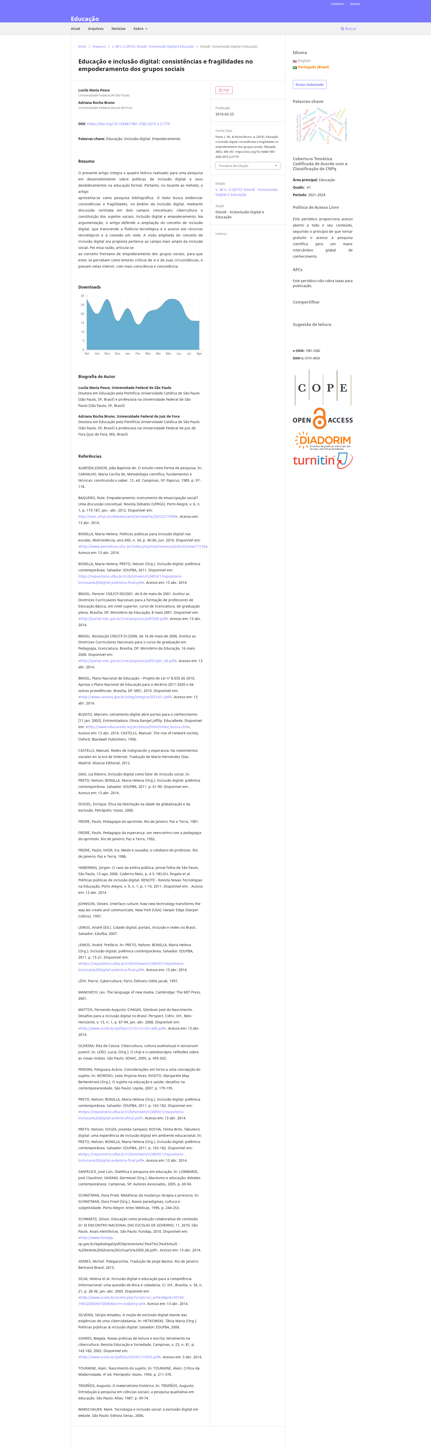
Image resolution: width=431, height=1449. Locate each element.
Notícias (118, 28)
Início (82, 46)
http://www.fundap (96, 1237)
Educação (85, 18)
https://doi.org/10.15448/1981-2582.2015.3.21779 (128, 123)
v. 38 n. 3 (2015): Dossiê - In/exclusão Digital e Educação (153, 46)
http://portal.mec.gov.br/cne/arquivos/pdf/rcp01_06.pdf (127, 660)
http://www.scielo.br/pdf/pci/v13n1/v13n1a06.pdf (122, 1028)
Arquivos (96, 28)
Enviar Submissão (310, 84)
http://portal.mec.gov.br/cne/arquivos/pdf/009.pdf (123, 618)
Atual (75, 28)
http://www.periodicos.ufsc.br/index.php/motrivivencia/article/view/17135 (143, 546)
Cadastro (337, 3)
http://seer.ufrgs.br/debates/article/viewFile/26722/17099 (127, 516)
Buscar (350, 28)
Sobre (138, 28)
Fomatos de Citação (233, 165)
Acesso (355, 3)
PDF (225, 90)
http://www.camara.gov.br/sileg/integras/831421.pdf (125, 696)
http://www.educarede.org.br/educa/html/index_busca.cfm (138, 726)
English (304, 60)
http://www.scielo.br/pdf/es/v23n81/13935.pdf (119, 1357)
